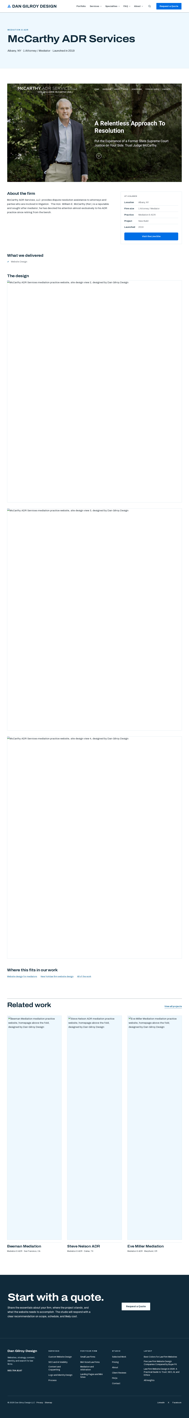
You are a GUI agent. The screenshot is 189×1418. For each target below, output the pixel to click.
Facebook (176, 1403)
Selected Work (119, 1357)
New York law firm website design (57, 976)
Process (52, 1380)
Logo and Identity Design (60, 1375)
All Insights (149, 1380)
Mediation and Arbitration (87, 1368)
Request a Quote (169, 6)
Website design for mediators (22, 976)
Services (94, 6)
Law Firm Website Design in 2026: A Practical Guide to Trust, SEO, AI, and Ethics (161, 1372)
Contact (116, 1383)
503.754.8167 (15, 1370)
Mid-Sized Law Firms (90, 1362)
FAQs (114, 1378)
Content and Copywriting (54, 1368)
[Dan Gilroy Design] (32, 6)
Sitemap (48, 1403)
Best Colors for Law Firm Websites (160, 1357)
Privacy (39, 1403)
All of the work (84, 976)
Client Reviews (119, 1373)
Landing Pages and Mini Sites (91, 1375)
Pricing (115, 1362)
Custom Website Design (60, 1357)
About (137, 6)
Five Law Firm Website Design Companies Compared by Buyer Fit (160, 1362)
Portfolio (81, 6)
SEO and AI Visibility (57, 1362)
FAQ (125, 6)
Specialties (111, 6)
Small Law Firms (87, 1357)
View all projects (173, 1006)
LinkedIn (161, 1403)
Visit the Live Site (151, 236)
